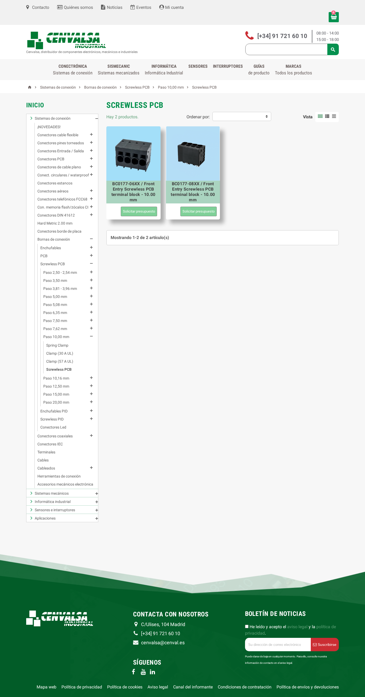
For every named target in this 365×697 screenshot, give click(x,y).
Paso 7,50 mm (55, 321)
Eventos (143, 7)
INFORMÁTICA (164, 69)
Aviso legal (157, 687)
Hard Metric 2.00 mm (54, 223)
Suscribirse (326, 644)
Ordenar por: (198, 116)
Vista (308, 116)
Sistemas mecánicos (52, 493)
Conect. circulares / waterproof (63, 175)
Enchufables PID (54, 411)
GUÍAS (259, 69)
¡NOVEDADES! (49, 127)
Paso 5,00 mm (55, 296)
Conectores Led (53, 427)
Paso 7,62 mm (55, 329)
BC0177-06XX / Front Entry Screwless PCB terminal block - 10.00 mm (133, 191)
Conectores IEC (50, 444)
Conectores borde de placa (59, 231)
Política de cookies (124, 687)
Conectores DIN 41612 (56, 215)
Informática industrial (53, 501)
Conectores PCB (50, 159)
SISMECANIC (118, 69)
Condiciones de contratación (244, 687)
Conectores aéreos (52, 191)
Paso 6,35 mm (55, 312)
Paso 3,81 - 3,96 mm (60, 288)
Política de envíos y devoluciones (308, 687)
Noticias (114, 7)
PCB (44, 256)
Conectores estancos (54, 183)
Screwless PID (52, 419)
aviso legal (297, 626)
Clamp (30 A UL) (59, 353)
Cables (43, 460)
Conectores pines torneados (60, 143)
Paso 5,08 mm (55, 304)
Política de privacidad (81, 687)
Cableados (46, 468)
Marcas (293, 69)
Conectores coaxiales (55, 436)
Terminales (46, 452)
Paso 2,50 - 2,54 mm (60, 272)
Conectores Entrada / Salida (60, 151)
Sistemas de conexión (53, 118)
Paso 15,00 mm (56, 394)
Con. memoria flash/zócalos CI (62, 207)
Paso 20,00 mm (56, 402)
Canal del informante (193, 687)
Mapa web (46, 687)
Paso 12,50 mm (56, 386)
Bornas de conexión (53, 239)
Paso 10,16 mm (56, 378)
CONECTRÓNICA (72, 69)
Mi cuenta (174, 7)
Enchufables (50, 248)
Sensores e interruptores (55, 510)
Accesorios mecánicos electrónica (65, 484)
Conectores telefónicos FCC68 (62, 199)
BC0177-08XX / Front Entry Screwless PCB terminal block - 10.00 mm (193, 191)
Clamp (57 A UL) (59, 361)
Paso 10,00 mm (56, 337)
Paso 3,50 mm (55, 280)
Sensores (198, 66)
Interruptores (228, 66)
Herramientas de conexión (59, 476)
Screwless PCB (52, 264)
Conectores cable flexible (57, 135)
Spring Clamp (57, 345)
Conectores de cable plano (59, 167)
